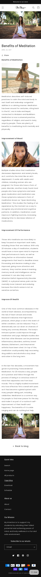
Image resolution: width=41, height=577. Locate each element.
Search (7, 465)
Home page (9, 470)
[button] (2, 7)
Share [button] (6, 55)
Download (8, 485)
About (6, 504)
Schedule (8, 490)
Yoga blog (8, 480)
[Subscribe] (34, 547)
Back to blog (21, 446)
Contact (7, 509)
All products (9, 475)
